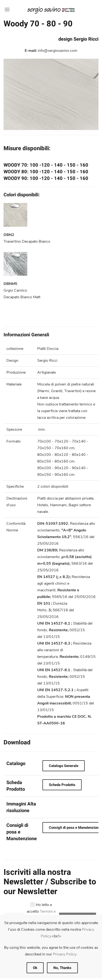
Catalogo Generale (63, 765)
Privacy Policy (64, 954)
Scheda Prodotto (62, 784)
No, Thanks (62, 967)
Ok (35, 967)
